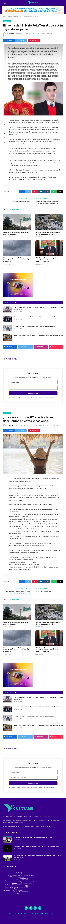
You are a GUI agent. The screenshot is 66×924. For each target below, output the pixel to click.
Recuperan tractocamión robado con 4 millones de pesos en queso (33, 837)
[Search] (61, 3)
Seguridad (18, 913)
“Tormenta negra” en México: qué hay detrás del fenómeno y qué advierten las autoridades (16, 260)
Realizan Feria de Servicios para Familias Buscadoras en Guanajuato (34, 326)
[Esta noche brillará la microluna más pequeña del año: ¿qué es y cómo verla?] (7, 848)
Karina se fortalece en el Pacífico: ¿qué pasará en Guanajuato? (16, 233)
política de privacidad (32, 397)
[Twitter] (4, 129)
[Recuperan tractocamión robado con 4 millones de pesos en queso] (7, 839)
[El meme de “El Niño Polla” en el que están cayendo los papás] (33, 115)
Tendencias (7, 21)
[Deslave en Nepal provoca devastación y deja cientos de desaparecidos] (49, 222)
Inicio (4, 16)
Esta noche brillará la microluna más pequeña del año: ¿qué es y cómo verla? (36, 846)
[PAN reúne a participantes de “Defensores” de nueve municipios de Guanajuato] (7, 319)
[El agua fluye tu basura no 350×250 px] (18, 294)
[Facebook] (4, 124)
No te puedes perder (11, 359)
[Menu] (5, 3)
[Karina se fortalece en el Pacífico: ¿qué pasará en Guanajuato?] (17, 222)
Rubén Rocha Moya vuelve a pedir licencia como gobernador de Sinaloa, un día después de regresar (48, 260)
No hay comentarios (47, 33)
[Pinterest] (4, 138)
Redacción (11, 33)
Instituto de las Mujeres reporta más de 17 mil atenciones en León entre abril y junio (38, 335)
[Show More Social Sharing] (42, 40)
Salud (26, 913)
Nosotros (44, 913)
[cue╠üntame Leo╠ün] (18, 686)
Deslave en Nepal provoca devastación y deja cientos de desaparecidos (48, 233)
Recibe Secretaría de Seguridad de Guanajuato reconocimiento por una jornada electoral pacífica (37, 856)
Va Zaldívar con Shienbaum (21, 201)
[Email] (4, 142)
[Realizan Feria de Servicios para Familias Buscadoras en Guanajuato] (7, 328)
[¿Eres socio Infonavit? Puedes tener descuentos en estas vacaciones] (33, 474)
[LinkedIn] (4, 133)
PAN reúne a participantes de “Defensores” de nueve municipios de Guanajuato (37, 317)
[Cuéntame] (33, 3)
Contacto (53, 913)
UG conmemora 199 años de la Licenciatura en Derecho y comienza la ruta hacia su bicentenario (38, 308)
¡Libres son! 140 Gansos (43, 591)
